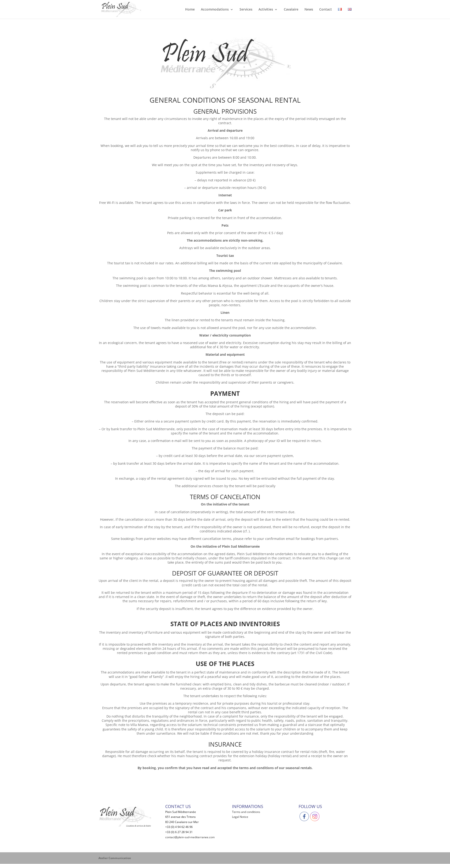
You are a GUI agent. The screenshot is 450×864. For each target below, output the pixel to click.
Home (190, 9)
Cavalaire (291, 9)
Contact (325, 9)
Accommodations (215, 9)
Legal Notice (240, 817)
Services (246, 9)
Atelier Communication (114, 858)
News (308, 9)
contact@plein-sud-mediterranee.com (190, 837)
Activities (266, 9)
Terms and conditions (246, 812)
